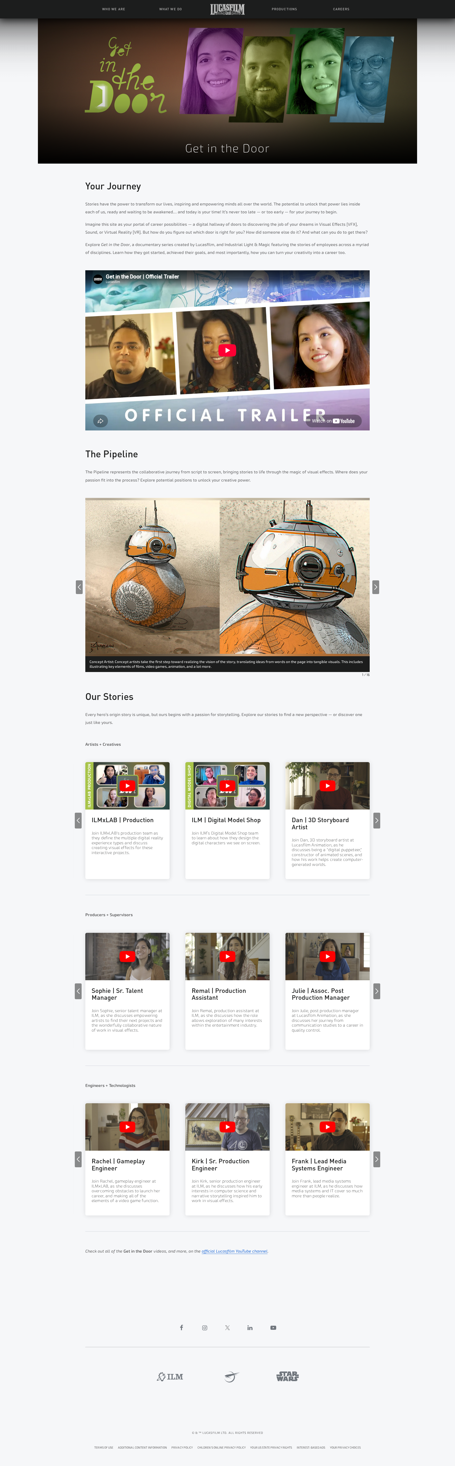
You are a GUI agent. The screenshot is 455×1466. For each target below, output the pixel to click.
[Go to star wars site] (287, 1376)
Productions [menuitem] (284, 8)
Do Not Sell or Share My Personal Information (345, 1447)
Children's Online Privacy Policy (221, 1447)
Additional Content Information (142, 1447)
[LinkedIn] (250, 1327)
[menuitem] (227, 9)
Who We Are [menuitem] (113, 8)
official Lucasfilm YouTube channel (235, 1251)
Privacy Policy (182, 1447)
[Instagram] (204, 1327)
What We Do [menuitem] (170, 8)
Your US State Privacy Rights (271, 1447)
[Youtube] (273, 1327)
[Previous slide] (79, 587)
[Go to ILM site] (170, 1376)
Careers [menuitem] (341, 8)
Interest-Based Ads (311, 1447)
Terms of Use (103, 1447)
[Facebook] (181, 1327)
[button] (127, 821)
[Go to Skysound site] (230, 1376)
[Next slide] (375, 587)
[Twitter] (227, 1328)
